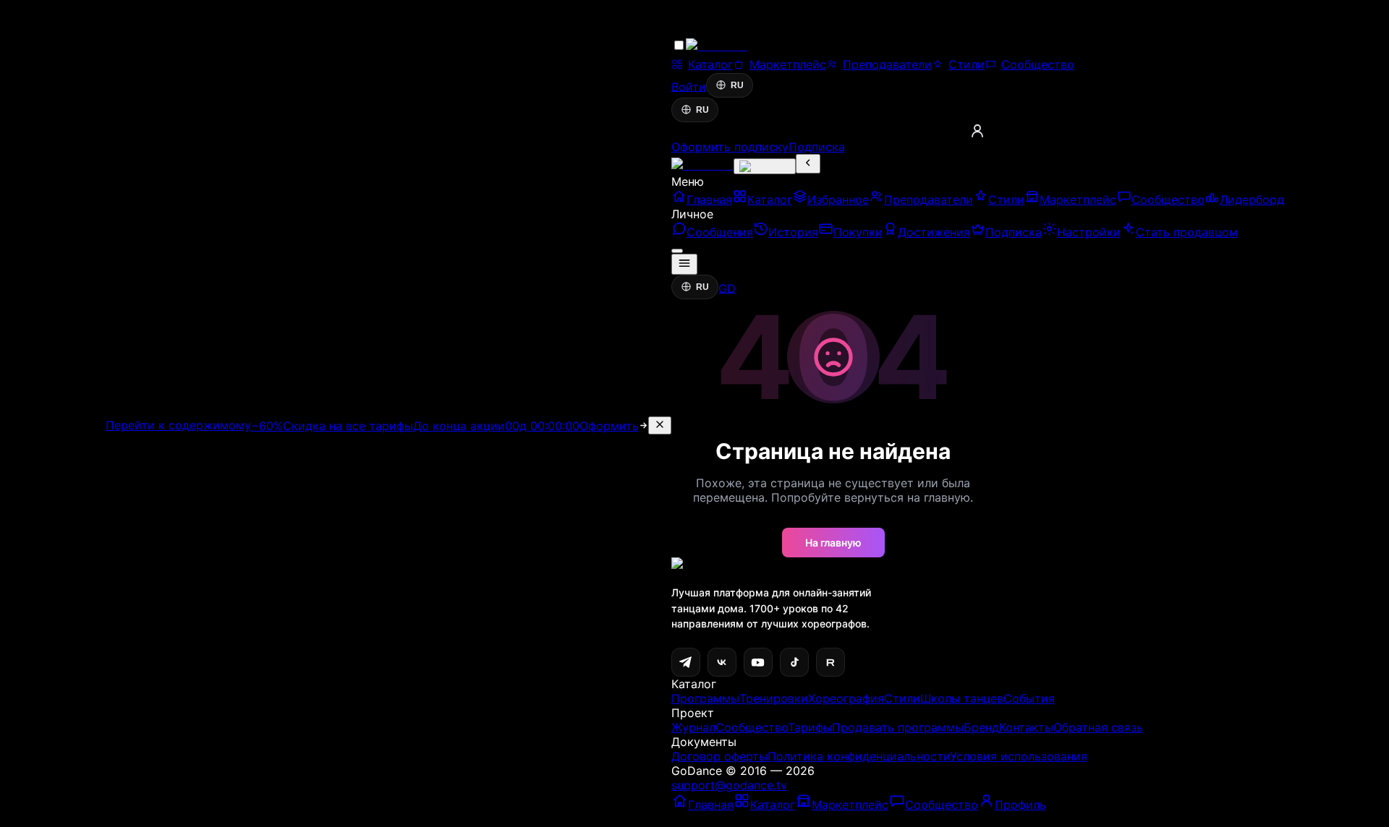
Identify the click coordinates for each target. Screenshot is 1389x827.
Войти (688, 86)
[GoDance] (702, 165)
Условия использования (1018, 756)
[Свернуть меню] (808, 163)
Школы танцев (961, 698)
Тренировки (773, 698)
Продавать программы (898, 727)
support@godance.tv (729, 785)
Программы (705, 698)
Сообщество (751, 727)
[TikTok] (794, 662)
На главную (833, 542)
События (1029, 698)
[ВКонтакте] (722, 662)
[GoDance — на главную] (739, 47)
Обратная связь (1098, 727)
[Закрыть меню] (677, 251)
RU (737, 85)
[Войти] (977, 131)
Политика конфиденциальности (859, 756)
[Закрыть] (659, 425)
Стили (902, 698)
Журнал (693, 727)
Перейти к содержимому (178, 425)
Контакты (1026, 727)
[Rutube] (830, 662)
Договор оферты (719, 756)
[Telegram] (685, 662)
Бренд (981, 727)
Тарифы (810, 727)
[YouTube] (758, 662)
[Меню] (684, 264)
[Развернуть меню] (765, 166)
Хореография (846, 698)
